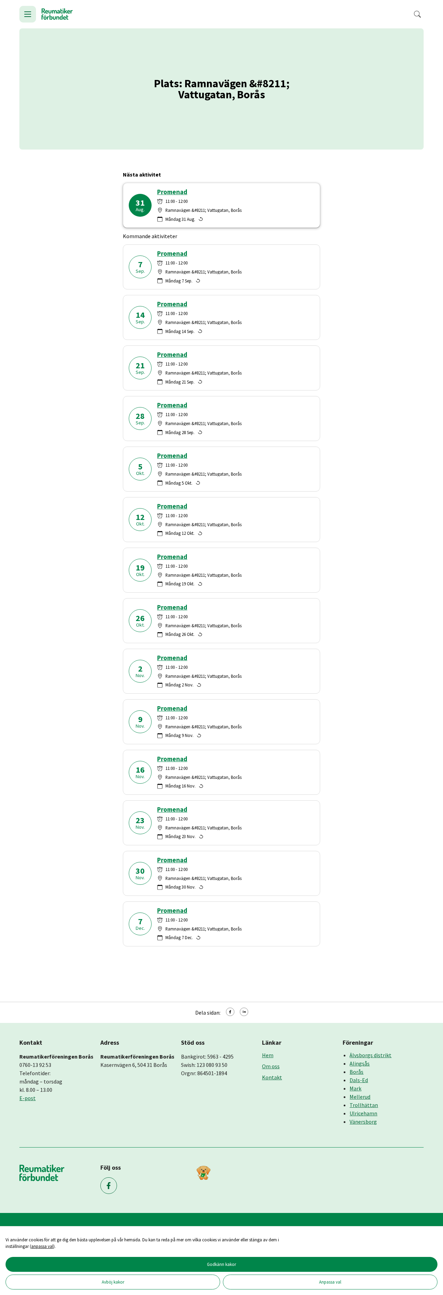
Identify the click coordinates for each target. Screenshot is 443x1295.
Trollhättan (364, 1104)
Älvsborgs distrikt (370, 1055)
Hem (267, 1055)
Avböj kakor (113, 1282)
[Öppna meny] (27, 14)
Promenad (172, 192)
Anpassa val (330, 1282)
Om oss (271, 1066)
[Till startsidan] (57, 14)
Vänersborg (363, 1121)
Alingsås (360, 1063)
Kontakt (272, 1077)
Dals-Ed (359, 1080)
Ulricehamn (363, 1113)
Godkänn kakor (221, 1264)
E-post (27, 1098)
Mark (355, 1088)
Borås (356, 1071)
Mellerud (360, 1096)
